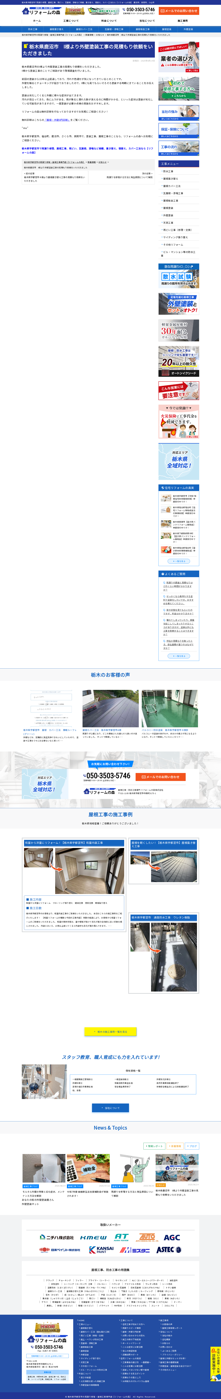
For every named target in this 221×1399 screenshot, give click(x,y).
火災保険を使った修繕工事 (93, 1381)
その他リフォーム (173, 244)
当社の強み (167, 1336)
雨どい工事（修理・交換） (178, 230)
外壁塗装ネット (30, 1204)
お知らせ (166, 1343)
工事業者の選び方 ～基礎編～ (137, 1362)
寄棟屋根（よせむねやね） (64, 1302)
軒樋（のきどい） (65, 1305)
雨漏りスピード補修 (132, 1328)
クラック (50, 1280)
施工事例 (164, 1320)
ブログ (193, 1146)
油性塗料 (174, 1280)
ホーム (37, 20)
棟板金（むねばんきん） (111, 1298)
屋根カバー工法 (84, 29)
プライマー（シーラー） (99, 1280)
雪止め (113, 1291)
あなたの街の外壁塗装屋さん (38, 1200)
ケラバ (45, 1302)
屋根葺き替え (57, 29)
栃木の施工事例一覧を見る (112, 1031)
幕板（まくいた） (149, 1294)
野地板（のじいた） (166, 1291)
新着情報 (176, 1146)
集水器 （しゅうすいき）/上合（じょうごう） (63, 1298)
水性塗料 (55, 1284)
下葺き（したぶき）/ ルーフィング (137, 1291)
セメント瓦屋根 (119, 1287)
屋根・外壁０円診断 (132, 1332)
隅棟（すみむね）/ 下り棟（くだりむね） (150, 1302)
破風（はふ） (154, 1298)
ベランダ (116, 1284)
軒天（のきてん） (135, 1298)
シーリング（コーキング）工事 (78, 1284)
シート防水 (167, 1284)
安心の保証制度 (130, 1351)
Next (201, 716)
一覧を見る (180, 561)
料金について (85, 1374)
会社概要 (166, 1339)
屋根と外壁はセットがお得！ (173, 1358)
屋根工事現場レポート (172, 1328)
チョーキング (65, 1280)
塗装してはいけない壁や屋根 (136, 1370)
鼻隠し (50, 1305)
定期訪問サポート (131, 1355)
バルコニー (102, 1284)
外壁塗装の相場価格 (90, 1385)
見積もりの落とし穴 (132, 1377)
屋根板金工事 (143, 29)
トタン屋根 (171, 1287)
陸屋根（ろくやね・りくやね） (93, 1287)
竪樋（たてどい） (86, 1305)
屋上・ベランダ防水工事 (92, 1339)
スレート (155, 1305)
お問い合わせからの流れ (134, 1336)
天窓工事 (168, 222)
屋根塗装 (166, 29)
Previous (19, 716)
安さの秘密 (86, 1377)
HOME (81, 1320)
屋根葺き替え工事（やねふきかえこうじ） (86, 1291)
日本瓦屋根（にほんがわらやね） (146, 1287)
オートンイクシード (132, 1343)
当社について (112, 1108)
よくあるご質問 (169, 1351)
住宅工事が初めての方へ (134, 1324)
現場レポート (155, 1146)
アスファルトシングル (136, 1305)
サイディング (121, 1280)
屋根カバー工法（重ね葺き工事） (96, 1332)
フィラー (79, 1280)
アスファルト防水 (132, 1284)
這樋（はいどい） (170, 1294)
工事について (127, 1320)
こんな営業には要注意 (133, 1366)
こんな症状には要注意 (133, 1347)
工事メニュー (85, 1324)
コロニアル (169, 1305)
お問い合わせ (166, 1347)
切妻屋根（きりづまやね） (93, 1302)
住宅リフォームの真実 (131, 1358)
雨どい (92, 1298)
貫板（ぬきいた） (173, 1298)
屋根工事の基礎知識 (169, 1362)
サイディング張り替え (175, 237)
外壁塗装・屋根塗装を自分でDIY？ (176, 1366)
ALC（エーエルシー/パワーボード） (148, 1280)
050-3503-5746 (141, 9)
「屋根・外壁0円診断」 (57, 120)
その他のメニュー (168, 1370)
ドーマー (178, 1302)
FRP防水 (118, 1305)
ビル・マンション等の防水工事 (178, 253)
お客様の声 (167, 1324)
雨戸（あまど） (129, 1294)
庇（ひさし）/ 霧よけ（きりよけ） (80, 1294)
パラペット (104, 1305)
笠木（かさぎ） (53, 1294)
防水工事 (32, 29)
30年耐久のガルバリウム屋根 (136, 1381)
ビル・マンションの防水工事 (94, 1370)
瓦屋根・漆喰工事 (114, 29)
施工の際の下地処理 (132, 1339)
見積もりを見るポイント (134, 1374)
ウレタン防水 (151, 1284)
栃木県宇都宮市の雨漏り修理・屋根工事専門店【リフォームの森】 (100, 1396)
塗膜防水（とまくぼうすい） (61, 1287)
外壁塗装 (188, 29)
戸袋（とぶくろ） (109, 1294)
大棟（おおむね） (118, 1302)
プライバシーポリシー (172, 1355)
